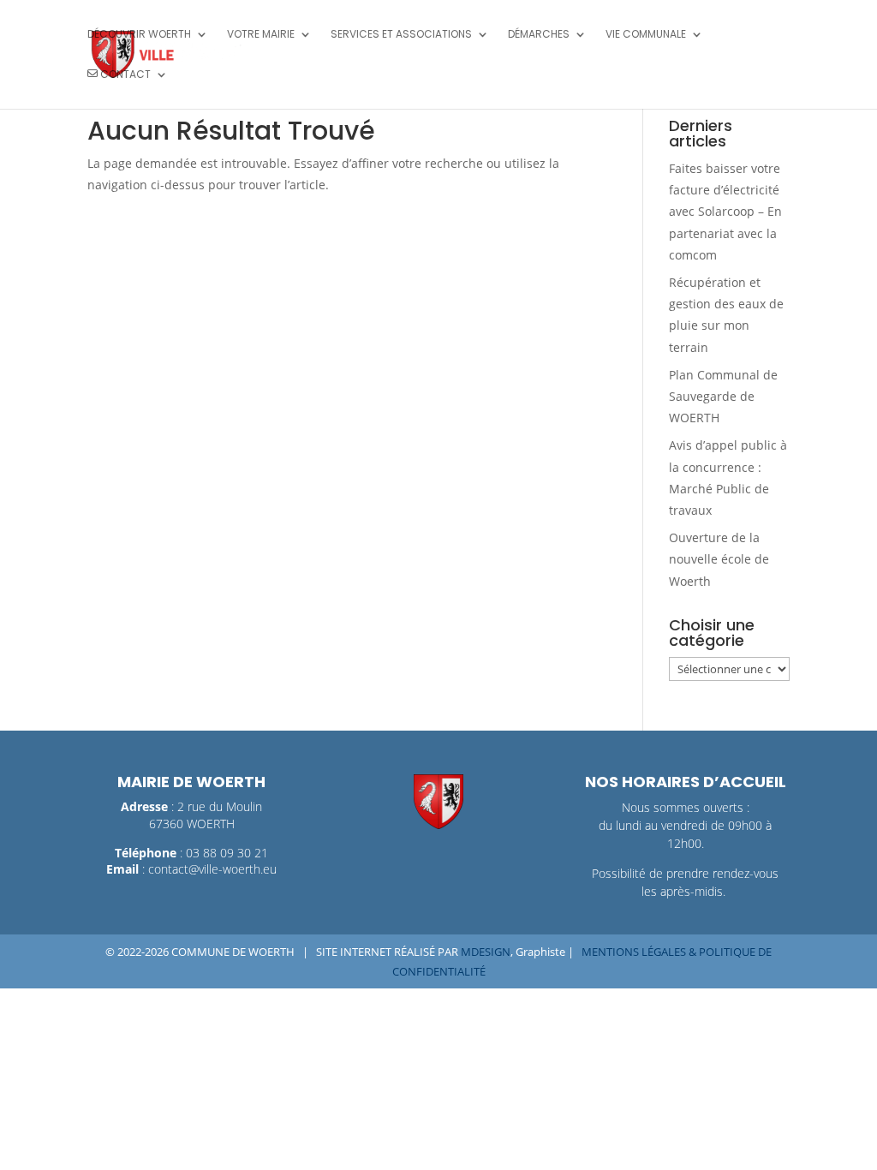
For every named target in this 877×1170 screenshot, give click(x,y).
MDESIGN (485, 951)
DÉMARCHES (539, 34)
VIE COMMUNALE (646, 34)
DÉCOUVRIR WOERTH (139, 34)
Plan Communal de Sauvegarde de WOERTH (723, 396)
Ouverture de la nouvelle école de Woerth (719, 558)
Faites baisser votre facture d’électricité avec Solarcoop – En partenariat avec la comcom (725, 211)
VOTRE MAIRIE (261, 34)
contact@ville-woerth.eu (212, 869)
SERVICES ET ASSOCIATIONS (401, 34)
